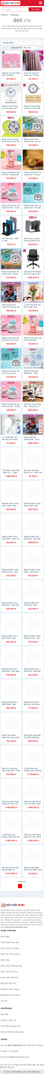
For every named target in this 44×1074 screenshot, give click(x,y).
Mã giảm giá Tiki (8, 983)
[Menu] (40, 3)
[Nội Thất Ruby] (13, 905)
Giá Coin (11, 1067)
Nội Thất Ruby (34, 1072)
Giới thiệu (5, 936)
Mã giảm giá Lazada (10, 989)
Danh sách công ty (9, 971)
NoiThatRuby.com (19, 1072)
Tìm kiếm (35, 9)
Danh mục (5, 960)
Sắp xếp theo (16, 48)
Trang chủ (4, 15)
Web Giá (3, 1067)
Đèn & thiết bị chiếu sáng (12, 1032)
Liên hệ (4, 1001)
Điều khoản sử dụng (10, 948)
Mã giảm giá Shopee (10, 995)
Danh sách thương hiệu (11, 965)
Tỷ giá (16, 1065)
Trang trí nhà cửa (8, 1020)
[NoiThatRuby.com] (14, 3)
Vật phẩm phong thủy (11, 1026)
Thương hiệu (14, 15)
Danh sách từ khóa (9, 977)
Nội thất (4, 1014)
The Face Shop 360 (27, 1065)
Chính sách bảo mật (10, 942)
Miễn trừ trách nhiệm (10, 954)
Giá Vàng (40, 1065)
